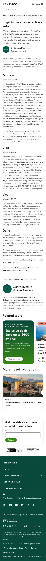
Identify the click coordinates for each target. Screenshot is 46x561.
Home (5, 15)
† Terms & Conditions (10, 548)
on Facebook (22, 270)
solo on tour (23, 268)
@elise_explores (9, 152)
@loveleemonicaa (10, 79)
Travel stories (20, 15)
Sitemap (34, 548)
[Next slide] (43, 342)
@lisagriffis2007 (9, 199)
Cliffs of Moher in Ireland (24, 84)
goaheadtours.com (33, 498)
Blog (11, 15)
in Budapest (29, 214)
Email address (13, 431)
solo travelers (31, 64)
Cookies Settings (8, 552)
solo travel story (26, 260)
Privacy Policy (24, 548)
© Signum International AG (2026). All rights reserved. (22, 556)
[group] (18, 342)
